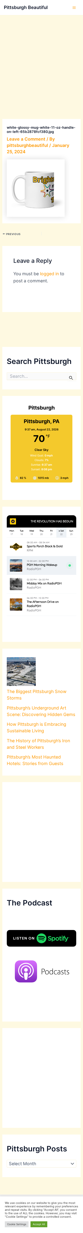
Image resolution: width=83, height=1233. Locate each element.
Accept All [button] (39, 1224)
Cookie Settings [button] (16, 1224)
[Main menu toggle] (74, 8)
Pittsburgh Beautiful (26, 7)
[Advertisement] (41, 58)
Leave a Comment (26, 139)
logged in (49, 273)
